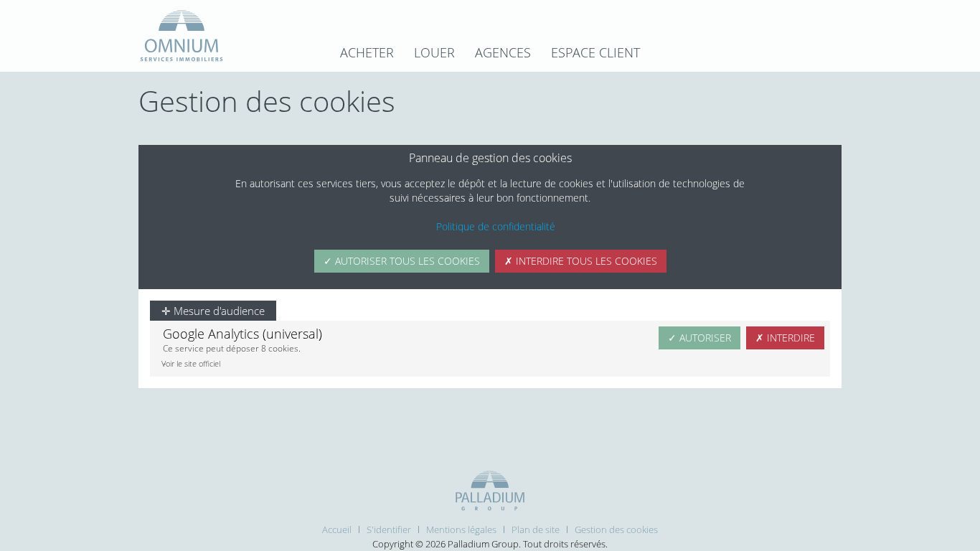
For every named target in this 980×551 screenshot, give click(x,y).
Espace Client (595, 52)
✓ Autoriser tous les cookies (402, 261)
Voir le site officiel (190, 363)
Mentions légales (461, 529)
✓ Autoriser (699, 337)
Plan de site (536, 529)
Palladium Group (483, 543)
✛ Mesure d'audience (213, 310)
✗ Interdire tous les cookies (580, 261)
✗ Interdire (785, 337)
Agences (503, 52)
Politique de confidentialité (495, 226)
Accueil (337, 529)
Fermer (816, 137)
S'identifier (389, 529)
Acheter (367, 52)
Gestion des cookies (616, 529)
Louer (434, 52)
